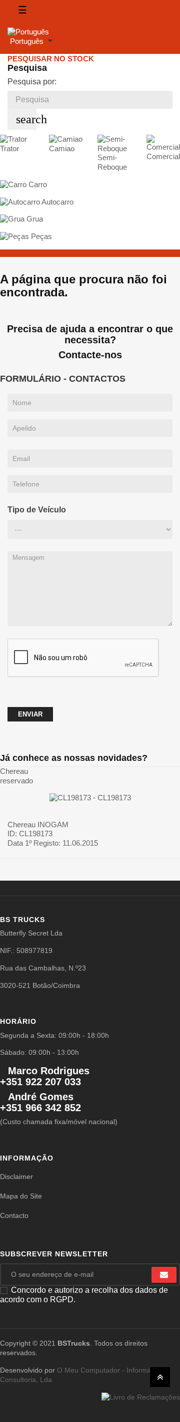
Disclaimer (16, 1177)
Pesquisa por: (32, 81)
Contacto (14, 1215)
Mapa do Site (21, 1196)
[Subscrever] (164, 1275)
